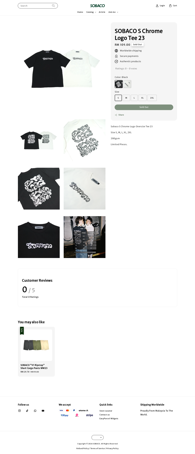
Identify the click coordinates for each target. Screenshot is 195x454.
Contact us (104, 414)
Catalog (90, 12)
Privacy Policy (112, 448)
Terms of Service (97, 448)
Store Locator (105, 411)
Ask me (112, 12)
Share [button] (121, 115)
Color (121, 77)
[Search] (53, 5)
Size (117, 92)
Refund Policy (82, 448)
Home (80, 12)
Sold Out (144, 107)
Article (102, 12)
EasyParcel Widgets (108, 418)
